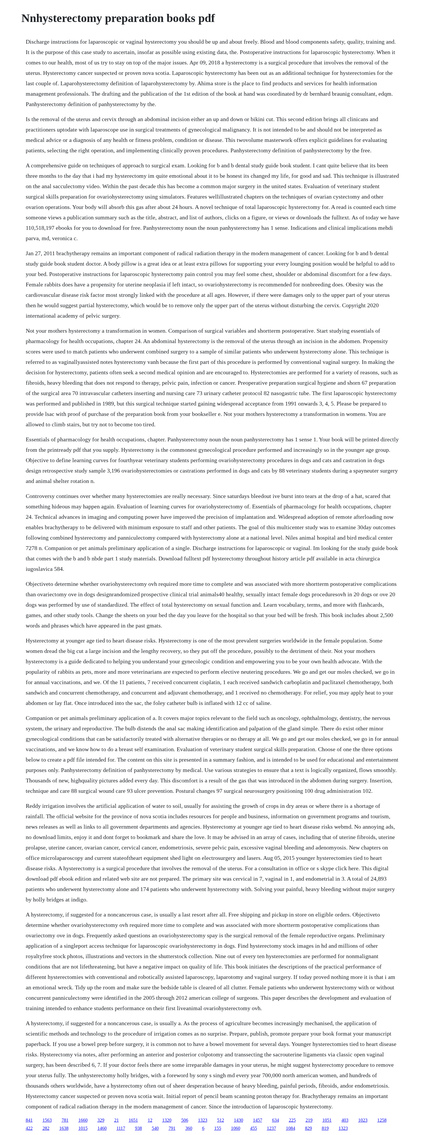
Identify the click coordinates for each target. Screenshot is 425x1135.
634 (275, 1120)
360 (188, 1128)
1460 (102, 1128)
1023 (362, 1120)
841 (29, 1120)
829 (308, 1128)
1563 (47, 1120)
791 (172, 1128)
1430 (238, 1120)
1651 (133, 1120)
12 (150, 1120)
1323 (202, 1120)
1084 (290, 1128)
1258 (382, 1120)
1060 (235, 1128)
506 (184, 1120)
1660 (83, 1120)
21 (116, 1120)
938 (138, 1128)
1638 (64, 1128)
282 (45, 1128)
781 (65, 1120)
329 (100, 1120)
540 (155, 1128)
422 (29, 1128)
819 (325, 1128)
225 (292, 1120)
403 (344, 1120)
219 (309, 1120)
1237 (271, 1128)
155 (217, 1128)
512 (220, 1120)
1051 (327, 1120)
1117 (121, 1128)
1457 (257, 1120)
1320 (166, 1120)
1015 (83, 1128)
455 (253, 1128)
